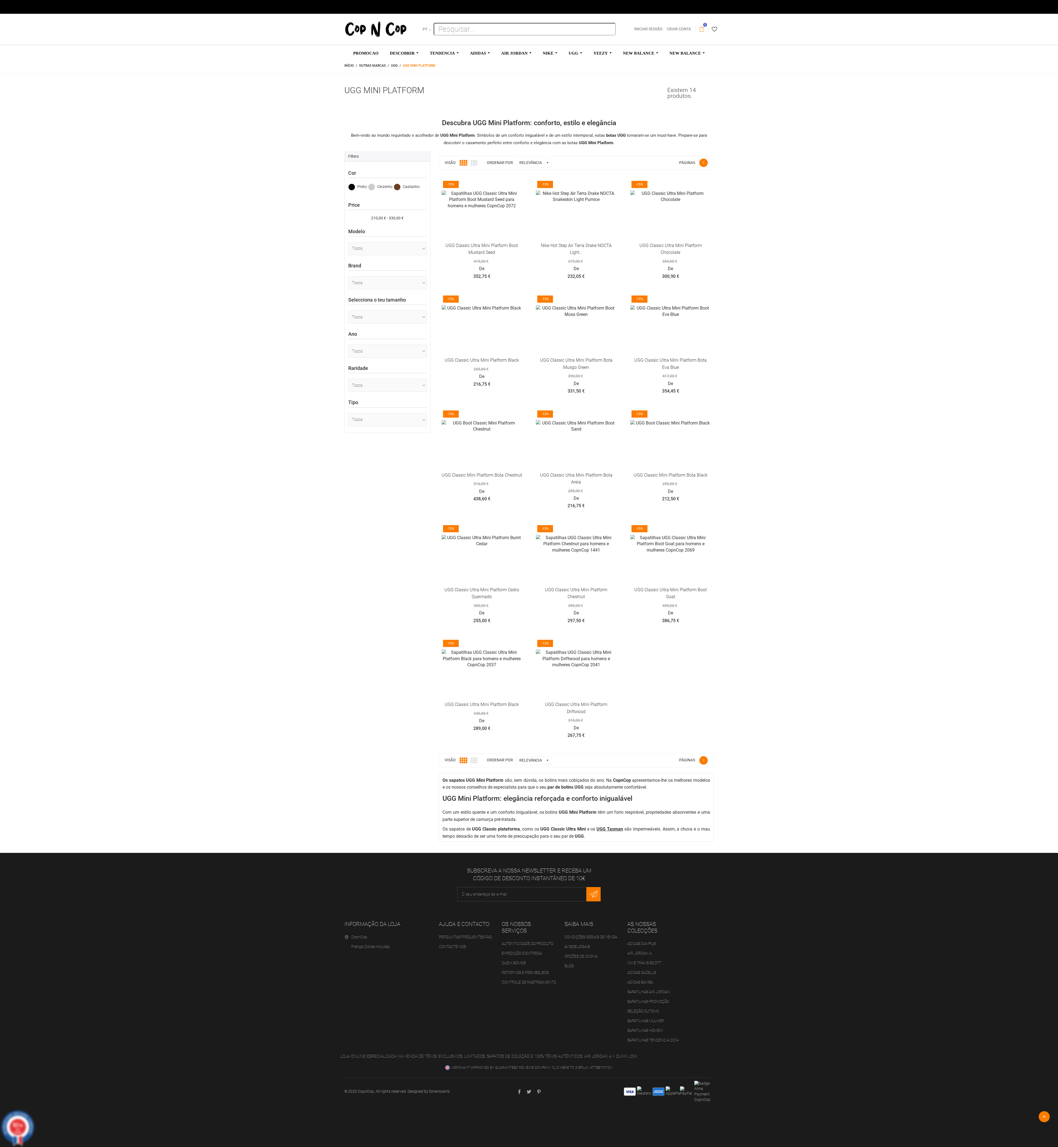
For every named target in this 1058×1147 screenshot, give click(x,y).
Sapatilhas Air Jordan (648, 992)
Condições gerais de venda (591, 937)
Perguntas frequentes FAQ (465, 937)
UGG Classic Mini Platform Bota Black (671, 475)
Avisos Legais (577, 946)
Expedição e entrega (522, 953)
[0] (702, 29)
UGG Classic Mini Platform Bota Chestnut (482, 475)
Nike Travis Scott (644, 963)
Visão (450, 162)
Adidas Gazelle (641, 972)
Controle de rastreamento (529, 982)
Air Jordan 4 (639, 953)
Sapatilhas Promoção (648, 1001)
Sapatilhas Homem (645, 1030)
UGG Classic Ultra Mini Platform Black (482, 360)
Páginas (687, 162)
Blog (569, 966)
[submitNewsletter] (593, 894)
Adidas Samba (640, 982)
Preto (362, 186)
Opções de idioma (581, 956)
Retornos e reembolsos (525, 972)
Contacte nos (452, 946)
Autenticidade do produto (527, 943)
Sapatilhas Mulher (645, 1021)
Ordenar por (500, 760)
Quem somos (514, 963)
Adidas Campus (641, 943)
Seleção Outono (643, 1011)
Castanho (411, 186)
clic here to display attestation (582, 1067)
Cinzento (384, 186)
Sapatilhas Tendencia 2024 (653, 1040)
